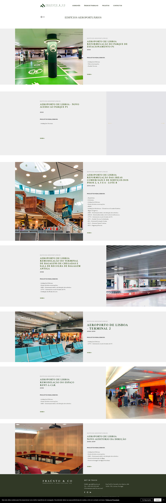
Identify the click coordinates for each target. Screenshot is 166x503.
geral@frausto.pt (94, 484)
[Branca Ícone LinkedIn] (90, 492)
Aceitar (158, 500)
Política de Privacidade (112, 500)
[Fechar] (164, 499)
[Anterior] (18, 56)
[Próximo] (79, 56)
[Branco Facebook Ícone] (84, 492)
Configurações (146, 500)
